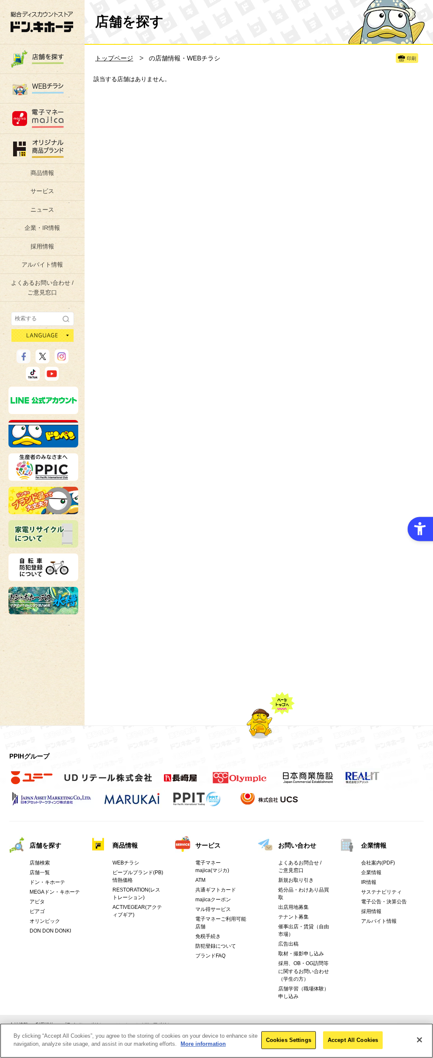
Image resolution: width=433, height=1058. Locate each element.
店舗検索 (40, 863)
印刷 (411, 58)
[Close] (419, 1040)
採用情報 (42, 246)
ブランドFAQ (210, 956)
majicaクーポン (213, 900)
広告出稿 (288, 944)
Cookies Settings (288, 1040)
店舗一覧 (40, 872)
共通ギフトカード (215, 890)
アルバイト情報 (42, 264)
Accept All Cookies (353, 1040)
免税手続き (208, 936)
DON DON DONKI (50, 931)
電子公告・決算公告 (384, 902)
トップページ (114, 58)
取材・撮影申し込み (301, 954)
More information (203, 1044)
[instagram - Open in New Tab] (61, 359)
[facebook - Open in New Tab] (23, 359)
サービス (42, 191)
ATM (200, 880)
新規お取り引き (296, 880)
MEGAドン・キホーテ (55, 892)
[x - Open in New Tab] (42, 359)
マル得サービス (213, 909)
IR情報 (368, 882)
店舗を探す (45, 845)
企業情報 (373, 845)
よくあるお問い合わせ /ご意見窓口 (42, 287)
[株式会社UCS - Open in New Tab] (270, 803)
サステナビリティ (381, 892)
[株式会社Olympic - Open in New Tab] (239, 782)
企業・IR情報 (42, 227)
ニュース (42, 209)
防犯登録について (215, 946)
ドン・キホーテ (47, 882)
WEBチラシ (125, 863)
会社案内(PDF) (378, 863)
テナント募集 (293, 917)
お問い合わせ (297, 845)
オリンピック (45, 921)
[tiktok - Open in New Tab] (33, 377)
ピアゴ (37, 911)
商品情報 (42, 172)
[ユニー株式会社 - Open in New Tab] (31, 782)
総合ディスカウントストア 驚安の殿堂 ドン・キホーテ (42, 21)
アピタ (37, 902)
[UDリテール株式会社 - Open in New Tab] (108, 782)
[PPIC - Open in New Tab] (43, 477)
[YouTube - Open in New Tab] (52, 377)
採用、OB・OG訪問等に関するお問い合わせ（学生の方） (303, 971)
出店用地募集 (293, 907)
